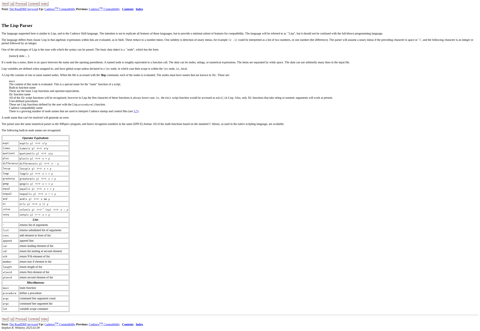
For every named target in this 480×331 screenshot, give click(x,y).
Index (139, 9)
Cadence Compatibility (59, 9)
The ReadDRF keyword (23, 9)
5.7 (135, 111)
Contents (128, 9)
